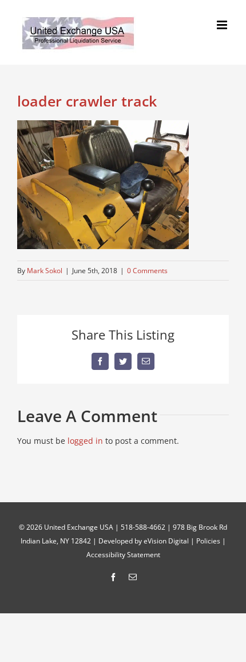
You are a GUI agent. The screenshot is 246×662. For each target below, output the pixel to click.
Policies (208, 541)
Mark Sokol (44, 270)
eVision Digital (166, 541)
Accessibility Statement (123, 554)
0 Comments (147, 270)
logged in (85, 440)
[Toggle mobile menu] (223, 25)
